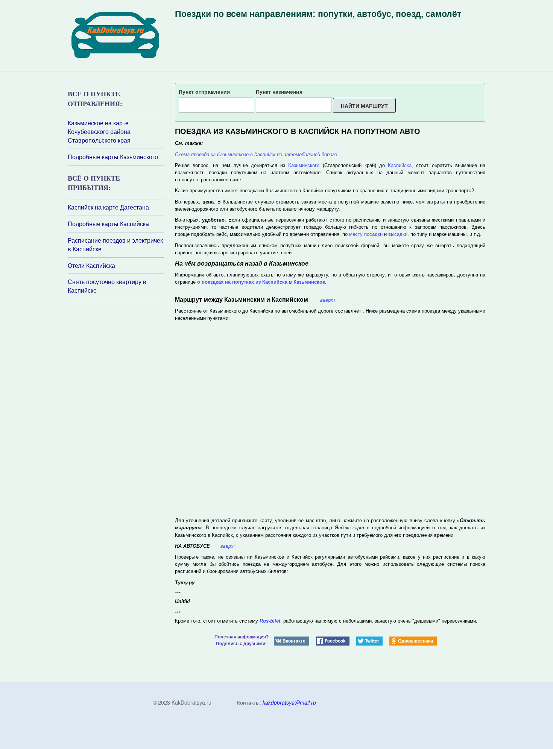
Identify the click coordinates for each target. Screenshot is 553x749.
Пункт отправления (204, 91)
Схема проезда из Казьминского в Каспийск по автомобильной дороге (256, 154)
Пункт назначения (279, 91)
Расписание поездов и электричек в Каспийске (115, 244)
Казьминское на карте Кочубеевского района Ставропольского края (99, 131)
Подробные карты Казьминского (113, 157)
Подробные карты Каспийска (108, 224)
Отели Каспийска (91, 265)
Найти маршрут (364, 105)
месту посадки (366, 234)
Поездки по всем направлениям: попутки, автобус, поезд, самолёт (318, 14)
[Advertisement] (113, 399)
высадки (397, 234)
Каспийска (400, 165)
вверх (328, 300)
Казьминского (303, 165)
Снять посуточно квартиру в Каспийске (107, 286)
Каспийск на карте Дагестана (108, 207)
